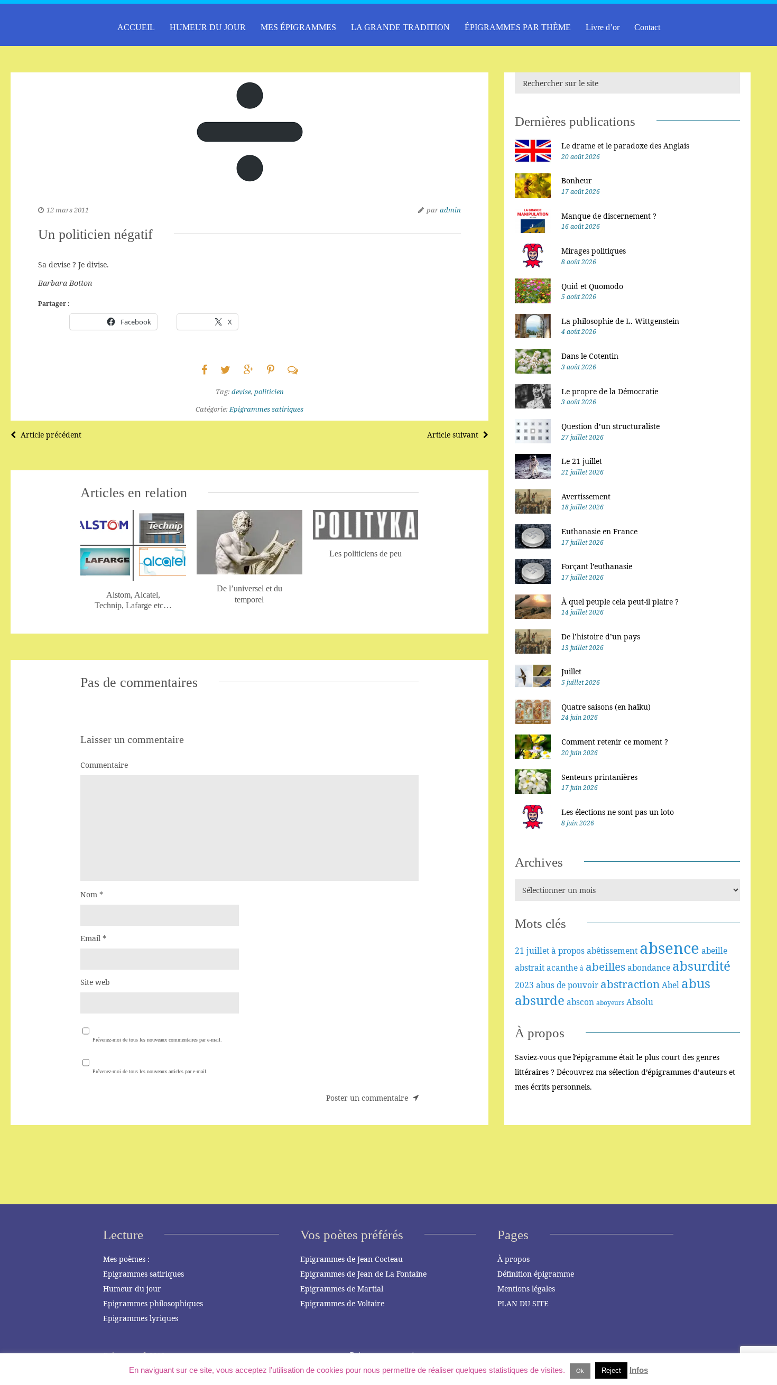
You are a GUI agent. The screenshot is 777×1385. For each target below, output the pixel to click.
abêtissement (612, 950)
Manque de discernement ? (608, 216)
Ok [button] (580, 1371)
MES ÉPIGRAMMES (298, 27)
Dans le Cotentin (589, 356)
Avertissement (585, 496)
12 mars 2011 (68, 210)
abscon (580, 1002)
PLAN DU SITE (523, 1303)
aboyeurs (610, 1002)
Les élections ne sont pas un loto (617, 812)
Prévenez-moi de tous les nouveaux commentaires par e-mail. (157, 1040)
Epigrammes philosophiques (153, 1303)
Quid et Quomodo (592, 286)
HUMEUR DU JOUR (208, 27)
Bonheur (576, 180)
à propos (568, 950)
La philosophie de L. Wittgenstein (620, 321)
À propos (513, 1259)
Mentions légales (526, 1289)
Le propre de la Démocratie (609, 391)
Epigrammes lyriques (140, 1318)
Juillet (571, 671)
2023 (524, 985)
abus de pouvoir (567, 985)
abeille (714, 950)
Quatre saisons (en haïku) (606, 707)
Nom (91, 894)
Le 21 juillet (581, 461)
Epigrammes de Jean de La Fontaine (363, 1274)
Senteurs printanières (599, 777)
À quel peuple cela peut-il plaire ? (620, 602)
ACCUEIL (136, 27)
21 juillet (532, 950)
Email (93, 938)
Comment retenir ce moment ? (614, 742)
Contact (647, 27)
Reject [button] (611, 1370)
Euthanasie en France (599, 531)
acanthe (562, 967)
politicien (269, 391)
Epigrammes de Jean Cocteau (351, 1259)
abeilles (605, 966)
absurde (540, 1000)
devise (241, 391)
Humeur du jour (132, 1289)
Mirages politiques (593, 251)
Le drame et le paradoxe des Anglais (625, 146)
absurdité (701, 965)
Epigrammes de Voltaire (342, 1303)
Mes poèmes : (126, 1259)
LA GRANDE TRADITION (400, 27)
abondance (648, 967)
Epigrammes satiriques (266, 409)
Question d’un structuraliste (610, 426)
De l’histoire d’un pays (600, 636)
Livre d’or (602, 27)
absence (669, 948)
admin (450, 210)
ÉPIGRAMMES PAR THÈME (518, 27)
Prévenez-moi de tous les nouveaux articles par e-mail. (150, 1071)
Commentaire (104, 765)
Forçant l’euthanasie (596, 566)
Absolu (639, 1002)
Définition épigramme (535, 1274)
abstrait (529, 967)
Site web (95, 982)
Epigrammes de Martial (341, 1289)
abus (695, 983)
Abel (670, 985)
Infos (639, 1369)
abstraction (630, 984)
